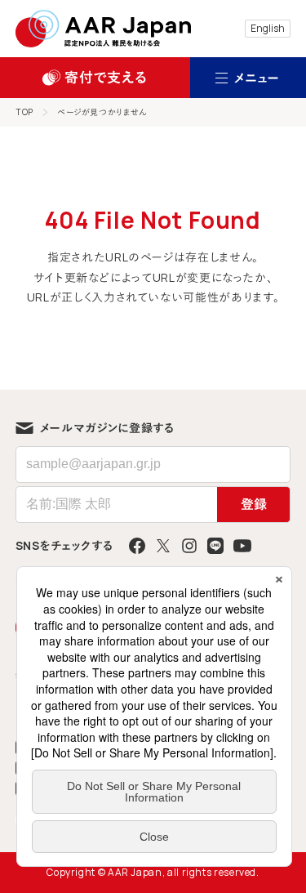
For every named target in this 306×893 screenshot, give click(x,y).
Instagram (189, 546)
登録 (254, 504)
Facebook (137, 546)
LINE (215, 546)
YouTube (242, 546)
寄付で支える (105, 77)
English (268, 28)
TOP (24, 112)
